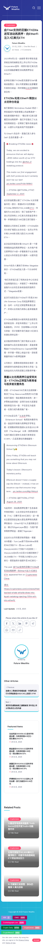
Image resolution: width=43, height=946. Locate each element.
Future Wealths (18, 43)
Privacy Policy (24, 940)
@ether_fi (27, 162)
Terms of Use (10, 943)
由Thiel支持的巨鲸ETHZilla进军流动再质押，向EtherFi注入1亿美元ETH (21, 571)
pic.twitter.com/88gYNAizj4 (25, 491)
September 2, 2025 (15, 194)
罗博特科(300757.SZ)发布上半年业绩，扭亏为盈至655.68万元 (21, 781)
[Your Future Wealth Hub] (11, 8)
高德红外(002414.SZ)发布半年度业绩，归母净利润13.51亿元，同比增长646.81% (21, 766)
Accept (36, 940)
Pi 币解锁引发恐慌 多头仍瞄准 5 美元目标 (20, 885)
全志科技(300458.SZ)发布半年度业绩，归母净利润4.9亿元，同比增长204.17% (21, 736)
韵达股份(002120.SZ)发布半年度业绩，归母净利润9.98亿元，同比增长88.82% (21, 751)
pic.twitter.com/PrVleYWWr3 (19, 183)
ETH (32, 208)
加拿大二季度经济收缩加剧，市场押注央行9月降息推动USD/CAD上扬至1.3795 (21, 692)
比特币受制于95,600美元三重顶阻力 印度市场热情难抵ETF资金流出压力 (21, 855)
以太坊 (29, 88)
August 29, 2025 (14, 502)
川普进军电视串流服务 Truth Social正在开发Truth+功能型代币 (21, 826)
